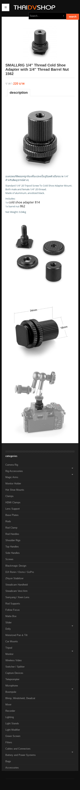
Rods (8, 521)
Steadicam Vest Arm (16, 591)
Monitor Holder (13, 483)
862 (22, 206)
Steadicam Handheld (16, 584)
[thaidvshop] (33, 7)
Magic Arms (11, 477)
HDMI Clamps (12, 502)
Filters (8, 742)
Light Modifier (12, 729)
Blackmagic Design (15, 565)
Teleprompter (12, 679)
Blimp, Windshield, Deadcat (20, 698)
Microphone (11, 685)
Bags (8, 761)
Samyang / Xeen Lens (17, 597)
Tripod (8, 647)
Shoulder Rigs (12, 540)
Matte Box (11, 616)
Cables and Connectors (18, 748)
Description (19, 92)
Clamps (9, 496)
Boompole (10, 692)
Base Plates (12, 515)
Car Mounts (11, 641)
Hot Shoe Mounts (14, 489)
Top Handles (12, 546)
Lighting (9, 717)
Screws (9, 559)
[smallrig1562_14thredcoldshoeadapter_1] (40, 42)
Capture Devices (14, 673)
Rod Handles (12, 534)
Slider (8, 622)
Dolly (8, 628)
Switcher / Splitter (15, 666)
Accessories (12, 767)
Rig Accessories (14, 471)
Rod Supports (12, 603)
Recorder (10, 710)
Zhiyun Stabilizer (14, 578)
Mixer (8, 704)
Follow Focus (12, 610)
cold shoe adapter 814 (24, 202)
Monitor (9, 654)
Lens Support (12, 508)
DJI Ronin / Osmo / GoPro (19, 572)
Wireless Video (13, 660)
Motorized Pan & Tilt (16, 635)
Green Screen (12, 736)
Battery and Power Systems (20, 755)
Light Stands (12, 723)
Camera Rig (11, 464)
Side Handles (12, 553)
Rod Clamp (11, 527)
